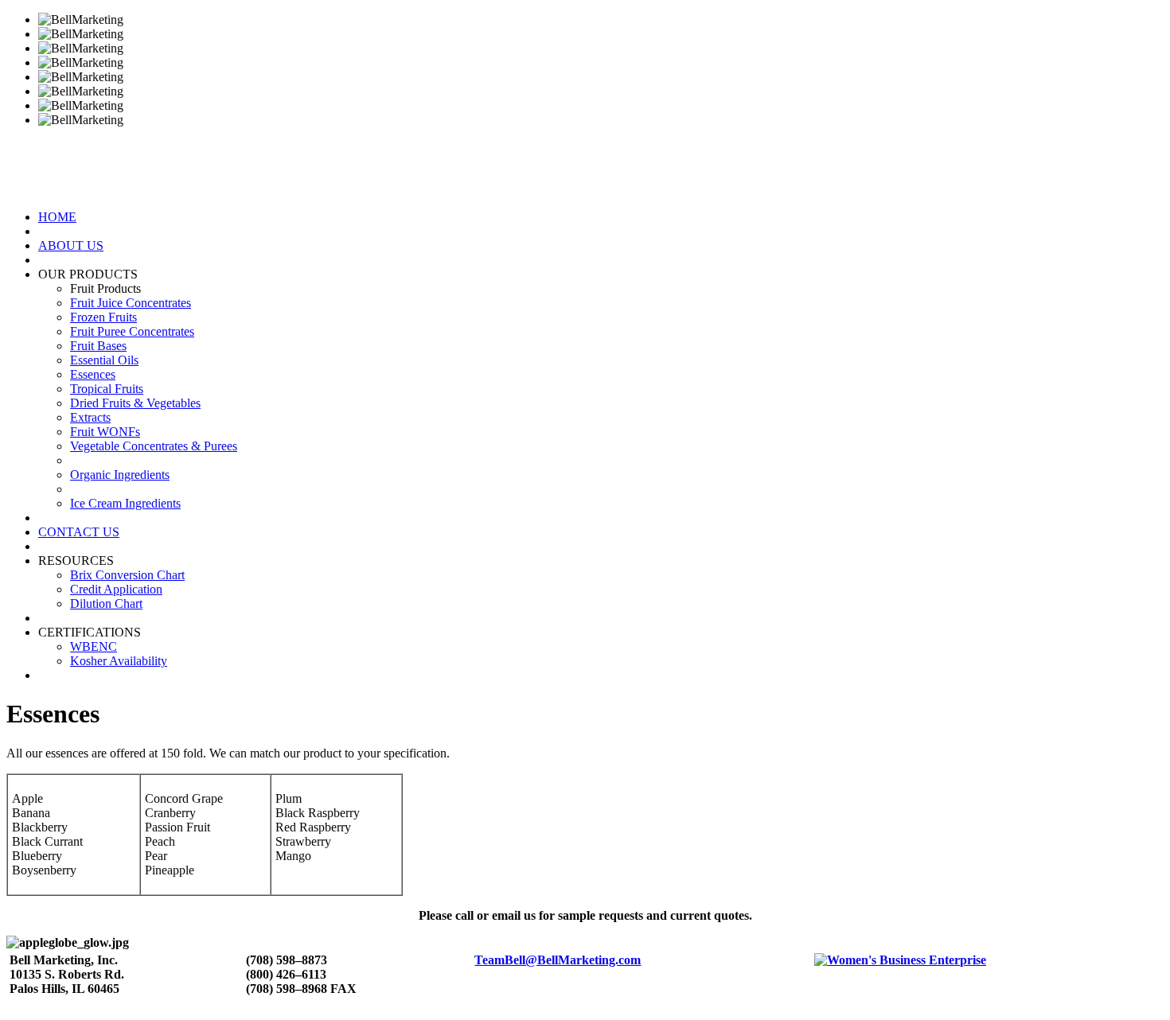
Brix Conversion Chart (127, 575)
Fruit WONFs (105, 431)
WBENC (93, 646)
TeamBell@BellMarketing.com (557, 960)
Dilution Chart (106, 603)
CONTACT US (78, 532)
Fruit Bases (98, 345)
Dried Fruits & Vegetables (135, 403)
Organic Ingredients (120, 474)
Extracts (90, 417)
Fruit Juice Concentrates (130, 303)
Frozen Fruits (103, 317)
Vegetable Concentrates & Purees (153, 446)
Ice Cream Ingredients (125, 503)
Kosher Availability (118, 661)
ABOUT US (70, 245)
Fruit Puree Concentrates (132, 331)
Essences (92, 374)
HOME (57, 217)
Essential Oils (104, 360)
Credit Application (116, 589)
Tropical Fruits (106, 388)
